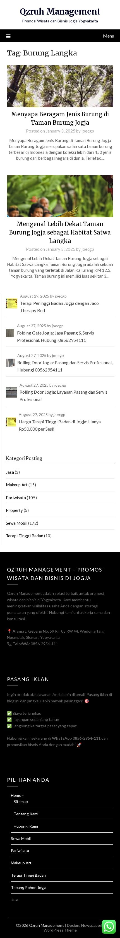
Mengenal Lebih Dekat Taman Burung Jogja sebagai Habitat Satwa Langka (60, 232)
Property (14, 510)
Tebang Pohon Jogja (28, 887)
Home (16, 795)
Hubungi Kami (26, 826)
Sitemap (21, 801)
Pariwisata (16, 497)
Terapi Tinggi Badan (24, 535)
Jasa (10, 472)
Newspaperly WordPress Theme (74, 927)
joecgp (87, 130)
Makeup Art (17, 484)
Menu (108, 35)
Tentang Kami (26, 813)
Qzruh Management (60, 11)
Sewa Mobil (16, 523)
